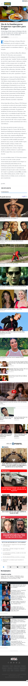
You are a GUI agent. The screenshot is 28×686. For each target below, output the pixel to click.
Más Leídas (4, 583)
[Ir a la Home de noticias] (14, 659)
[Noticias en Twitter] (13, 662)
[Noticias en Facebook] (11, 662)
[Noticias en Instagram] (8, 662)
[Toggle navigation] (2, 4)
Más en (8, 443)
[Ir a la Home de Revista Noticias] (7, 4)
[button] (25, 48)
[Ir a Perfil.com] (25, 0)
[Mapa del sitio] (19, 662)
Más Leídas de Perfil (7, 617)
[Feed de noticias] (16, 662)
